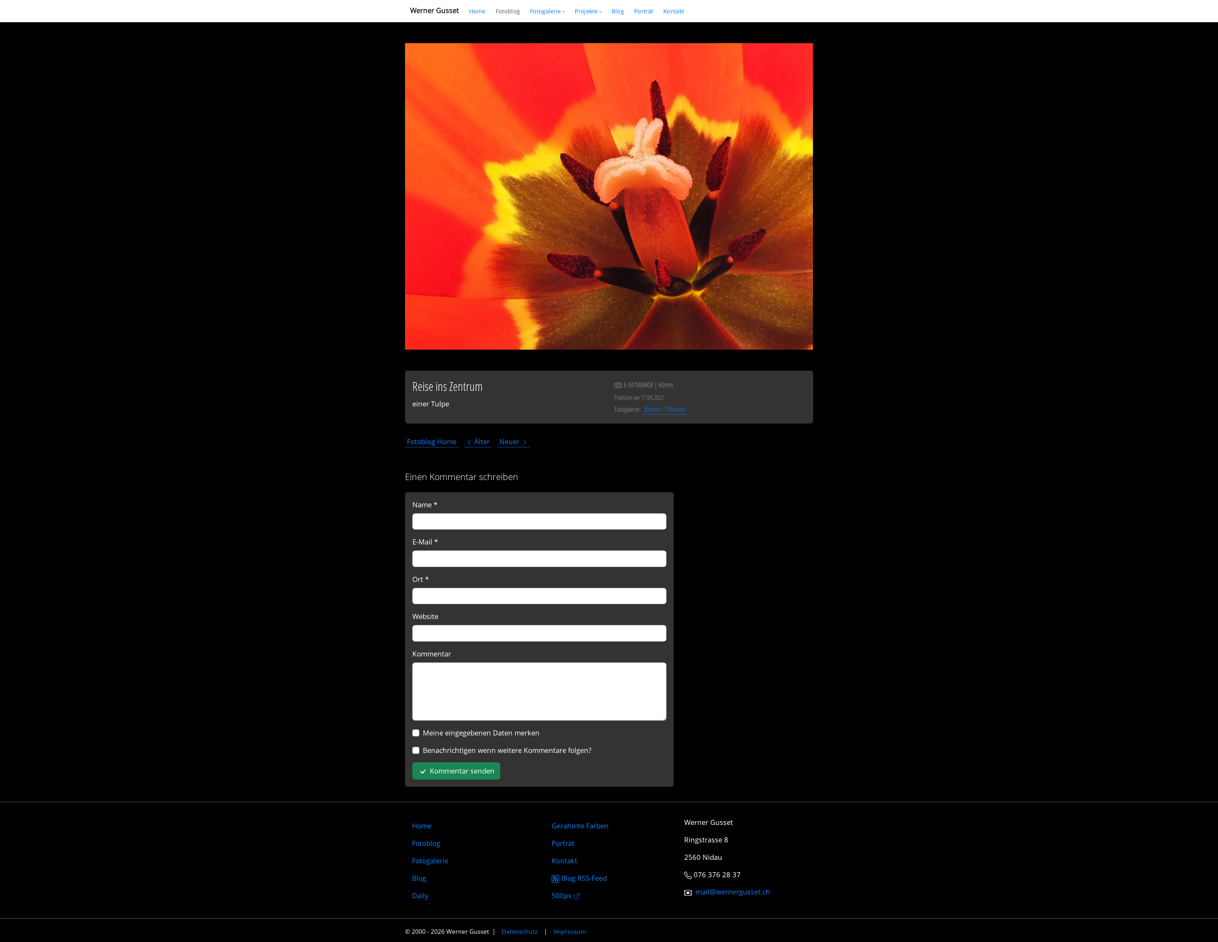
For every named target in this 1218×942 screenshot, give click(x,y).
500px (563, 895)
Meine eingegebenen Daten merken (481, 732)
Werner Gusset (434, 10)
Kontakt (564, 860)
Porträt (563, 843)
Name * (424, 504)
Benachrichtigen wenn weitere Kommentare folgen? (507, 750)
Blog (419, 878)
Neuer (510, 441)
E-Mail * (425, 541)
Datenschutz (520, 931)
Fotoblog (426, 843)
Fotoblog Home (431, 441)
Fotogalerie (545, 11)
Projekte (586, 11)
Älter (481, 441)
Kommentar (431, 653)
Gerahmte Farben (580, 825)
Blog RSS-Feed (583, 878)
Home (421, 825)
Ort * (420, 579)
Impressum (570, 931)
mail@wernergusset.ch (733, 892)
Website (425, 616)
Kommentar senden (461, 770)
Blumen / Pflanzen (664, 409)
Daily (420, 895)
